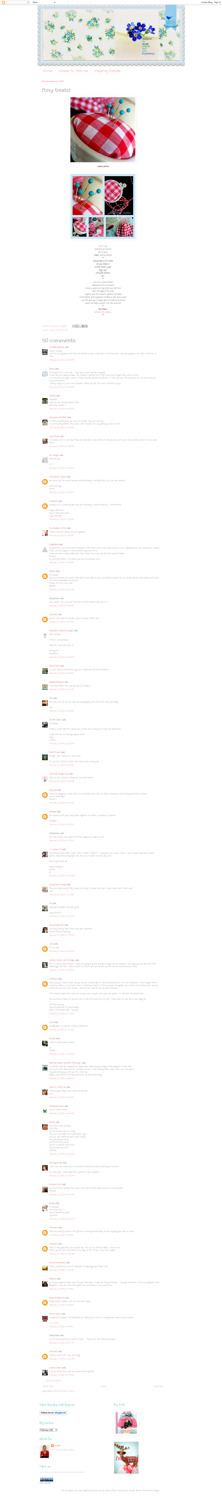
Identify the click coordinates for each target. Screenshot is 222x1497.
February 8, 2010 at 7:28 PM (61, 535)
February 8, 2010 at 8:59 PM (61, 657)
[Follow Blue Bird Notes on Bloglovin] (53, 1414)
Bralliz (52, 1203)
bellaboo (52, 811)
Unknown (53, 501)
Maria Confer (55, 1314)
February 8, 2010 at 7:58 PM (61, 562)
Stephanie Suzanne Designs (61, 630)
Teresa (52, 1122)
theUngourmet (55, 1162)
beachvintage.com (57, 1297)
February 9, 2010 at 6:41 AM (61, 1013)
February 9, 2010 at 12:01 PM (61, 1194)
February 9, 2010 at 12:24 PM (62, 1219)
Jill (50, 903)
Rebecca (52, 1278)
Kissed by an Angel (57, 884)
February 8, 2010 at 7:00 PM (61, 468)
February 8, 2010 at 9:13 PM (61, 673)
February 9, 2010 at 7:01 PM (61, 1326)
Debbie (52, 571)
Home (47, 71)
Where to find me (73, 71)
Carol (51, 1022)
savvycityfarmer (56, 925)
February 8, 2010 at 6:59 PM (61, 446)
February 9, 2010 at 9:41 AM (61, 1097)
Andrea (52, 395)
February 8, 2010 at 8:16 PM (61, 605)
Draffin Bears (55, 719)
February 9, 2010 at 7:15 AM (61, 1029)
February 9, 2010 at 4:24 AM (61, 916)
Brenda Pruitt (55, 1184)
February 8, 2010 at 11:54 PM (61, 803)
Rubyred (53, 790)
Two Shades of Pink (57, 528)
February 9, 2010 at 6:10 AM (61, 970)
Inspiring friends (107, 71)
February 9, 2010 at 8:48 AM (61, 1078)
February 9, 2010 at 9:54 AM (61, 1113)
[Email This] (74, 326)
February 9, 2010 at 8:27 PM (61, 1343)
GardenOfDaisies (56, 682)
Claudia (52, 1038)
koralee (57, 1445)
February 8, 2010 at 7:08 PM (61, 492)
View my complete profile (62, 1449)
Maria (51, 369)
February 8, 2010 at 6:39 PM (61, 360)
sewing (52, 330)
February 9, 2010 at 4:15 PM (61, 1305)
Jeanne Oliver (55, 1367)
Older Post (158, 1386)
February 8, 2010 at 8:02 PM (61, 589)
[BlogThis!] (77, 326)
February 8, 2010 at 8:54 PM (61, 622)
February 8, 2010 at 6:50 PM (61, 408)
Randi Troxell (54, 752)
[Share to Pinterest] (86, 326)
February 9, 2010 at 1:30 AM (61, 824)
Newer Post (48, 1386)
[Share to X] (80, 326)
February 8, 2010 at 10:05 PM (61, 743)
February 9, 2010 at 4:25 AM (61, 935)
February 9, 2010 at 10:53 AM (62, 1154)
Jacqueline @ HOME (58, 417)
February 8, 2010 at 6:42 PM (61, 387)
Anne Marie (54, 666)
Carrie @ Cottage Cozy (58, 774)
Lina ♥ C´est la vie (57, 1087)
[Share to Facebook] (83, 326)
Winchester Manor (57, 477)
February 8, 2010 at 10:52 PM (62, 781)
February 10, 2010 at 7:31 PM (61, 1375)
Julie (51, 944)
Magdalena (54, 544)
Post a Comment (53, 1380)
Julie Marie (54, 436)
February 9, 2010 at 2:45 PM (61, 1270)
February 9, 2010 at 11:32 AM (62, 1175)
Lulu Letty (54, 1323)
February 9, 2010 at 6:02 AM (61, 951)
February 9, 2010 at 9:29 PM (62, 1359)
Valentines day (62, 330)
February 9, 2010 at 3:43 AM (61, 894)
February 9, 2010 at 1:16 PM (61, 1235)
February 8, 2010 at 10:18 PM (61, 765)
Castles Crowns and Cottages (62, 960)
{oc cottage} (54, 455)
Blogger (156, 1490)
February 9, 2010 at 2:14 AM (61, 840)
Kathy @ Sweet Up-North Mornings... (65, 1063)
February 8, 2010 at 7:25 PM (61, 519)
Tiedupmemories (56, 1106)
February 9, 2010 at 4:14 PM (61, 1289)
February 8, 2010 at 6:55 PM (61, 427)
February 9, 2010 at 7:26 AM (61, 1054)
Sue (50, 698)
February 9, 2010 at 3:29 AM (62, 876)
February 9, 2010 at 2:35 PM (61, 1254)
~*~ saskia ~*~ (55, 849)
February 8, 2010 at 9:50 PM (61, 711)
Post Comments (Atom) (64, 1391)
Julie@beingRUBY (56, 347)
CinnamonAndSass (57, 1262)
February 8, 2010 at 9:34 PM (61, 689)
